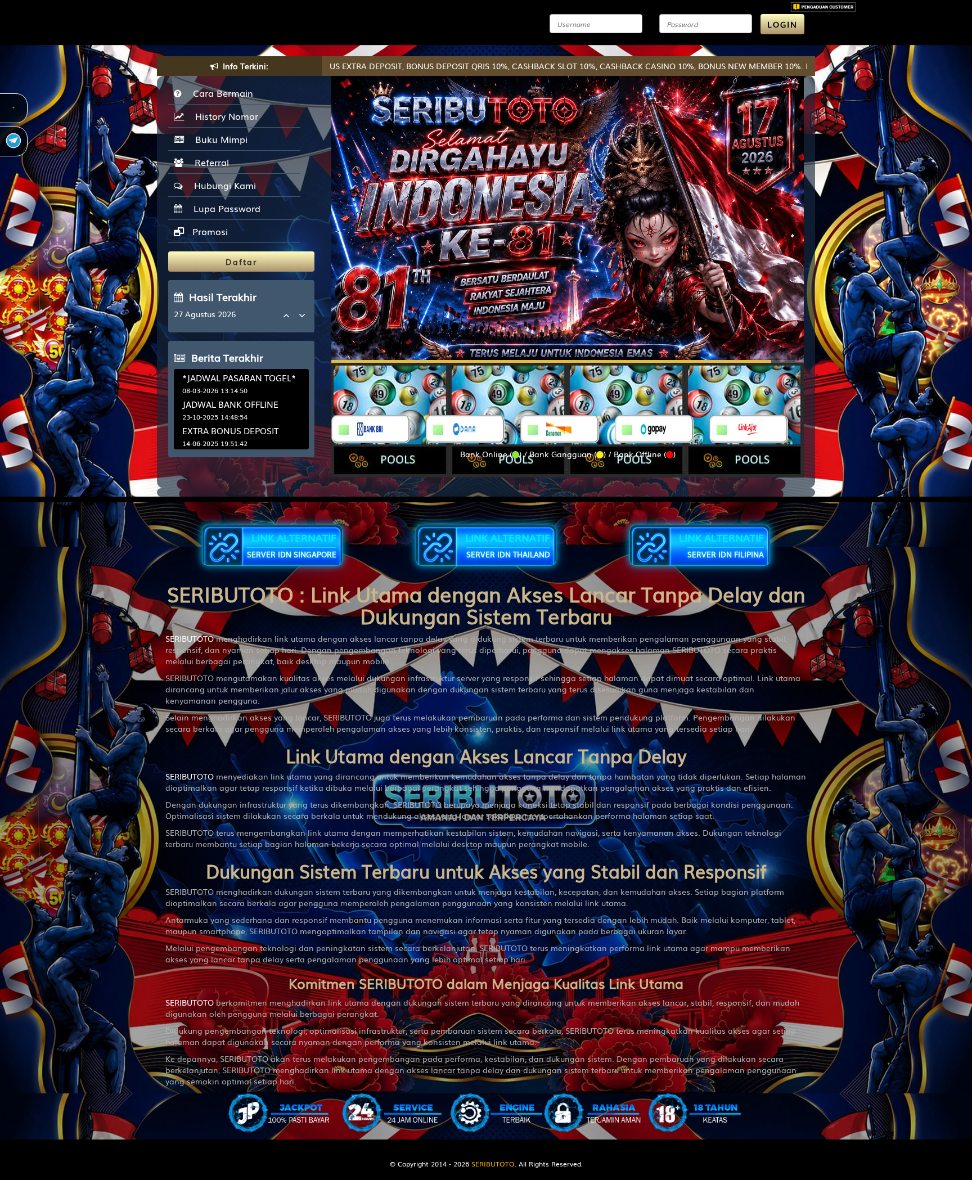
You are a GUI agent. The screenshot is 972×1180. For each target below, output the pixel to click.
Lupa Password (224, 208)
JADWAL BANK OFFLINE (230, 404)
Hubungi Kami (222, 185)
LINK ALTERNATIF (291, 545)
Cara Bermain (220, 93)
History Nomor (224, 116)
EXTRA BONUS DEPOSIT (230, 430)
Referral (209, 162)
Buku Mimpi (219, 139)
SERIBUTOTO (189, 638)
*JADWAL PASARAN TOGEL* (239, 377)
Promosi (209, 231)
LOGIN (782, 24)
